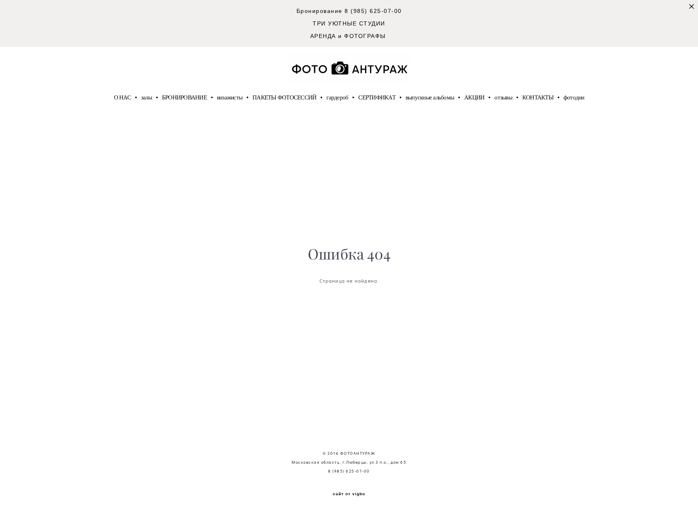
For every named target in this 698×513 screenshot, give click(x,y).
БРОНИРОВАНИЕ (184, 97)
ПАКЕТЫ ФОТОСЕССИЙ (284, 97)
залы (146, 97)
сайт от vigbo (349, 494)
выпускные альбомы (430, 97)
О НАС (122, 97)
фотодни (573, 97)
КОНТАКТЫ (537, 97)
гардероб (337, 97)
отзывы (503, 97)
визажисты (229, 97)
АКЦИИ (474, 97)
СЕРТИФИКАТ (376, 97)
